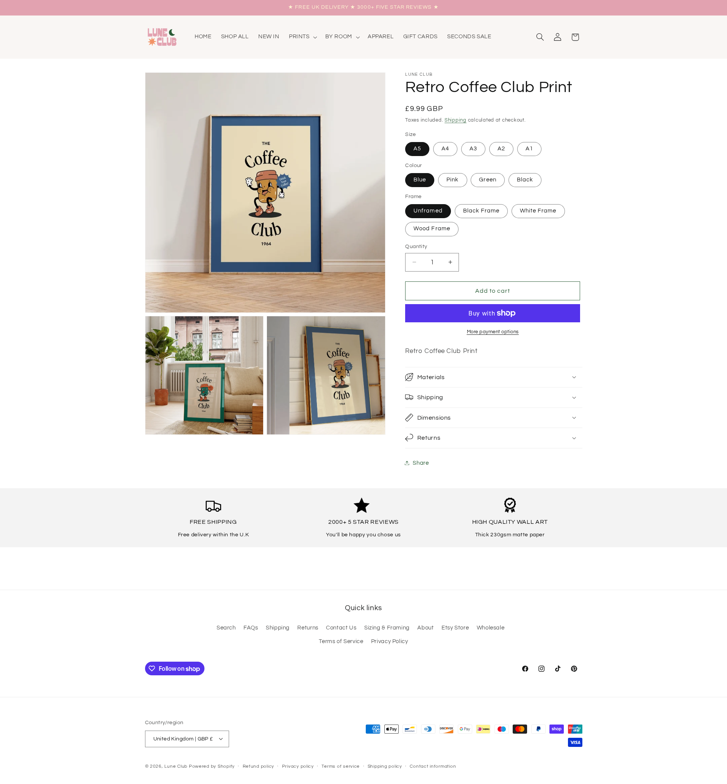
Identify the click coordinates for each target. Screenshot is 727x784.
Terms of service (340, 766)
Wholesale (491, 628)
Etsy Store (455, 628)
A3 (473, 148)
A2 (501, 148)
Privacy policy (298, 766)
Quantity (416, 246)
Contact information (433, 766)
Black (525, 180)
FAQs (250, 628)
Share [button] (421, 462)
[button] (302, 37)
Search (226, 628)
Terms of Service (341, 642)
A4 (445, 148)
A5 (417, 148)
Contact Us (341, 628)
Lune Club (175, 766)
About (425, 628)
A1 (529, 148)
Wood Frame (431, 228)
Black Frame (481, 211)
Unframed (427, 211)
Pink (452, 180)
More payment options (493, 331)
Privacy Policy (389, 642)
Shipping (455, 120)
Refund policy (259, 766)
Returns (307, 628)
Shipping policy (385, 766)
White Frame (538, 211)
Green (487, 180)
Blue (419, 180)
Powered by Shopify (212, 766)
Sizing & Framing (387, 628)
